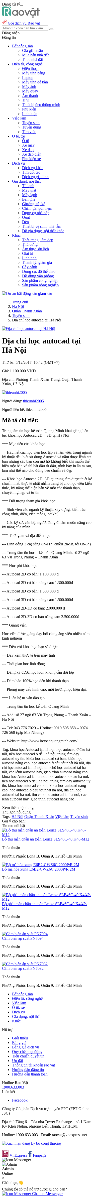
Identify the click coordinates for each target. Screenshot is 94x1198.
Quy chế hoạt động (27, 1051)
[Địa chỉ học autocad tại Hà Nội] (28, 328)
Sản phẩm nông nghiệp (40, 285)
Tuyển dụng (31, 127)
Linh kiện (29, 113)
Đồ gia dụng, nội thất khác (43, 231)
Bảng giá (19, 1042)
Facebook (20, 1100)
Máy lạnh (29, 195)
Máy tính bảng (33, 73)
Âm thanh (30, 95)
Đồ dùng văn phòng (38, 276)
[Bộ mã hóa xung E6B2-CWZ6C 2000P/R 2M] (40, 865)
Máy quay (30, 91)
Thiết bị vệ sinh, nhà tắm (41, 226)
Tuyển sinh (31, 123)
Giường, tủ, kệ (33, 204)
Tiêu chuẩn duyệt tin (28, 1056)
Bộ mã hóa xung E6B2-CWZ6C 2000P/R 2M (38, 869)
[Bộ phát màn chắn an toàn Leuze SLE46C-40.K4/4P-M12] (47, 899)
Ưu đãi (17, 1060)
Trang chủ (20, 302)
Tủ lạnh (28, 186)
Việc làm (62, 816)
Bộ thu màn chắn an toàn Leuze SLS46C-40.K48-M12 (45, 839)
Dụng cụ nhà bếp (35, 213)
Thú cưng (30, 244)
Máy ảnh (29, 86)
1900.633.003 (13, 1087)
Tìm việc (29, 132)
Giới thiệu (20, 1038)
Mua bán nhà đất (35, 55)
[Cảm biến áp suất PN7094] (25, 934)
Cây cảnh (29, 267)
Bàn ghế (28, 199)
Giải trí (27, 253)
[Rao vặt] (21, 16)
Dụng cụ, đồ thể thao (38, 271)
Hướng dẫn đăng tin (28, 1069)
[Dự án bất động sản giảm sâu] (27, 293)
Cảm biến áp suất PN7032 (23, 968)
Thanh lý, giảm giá (37, 262)
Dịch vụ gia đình (35, 177)
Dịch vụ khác (32, 168)
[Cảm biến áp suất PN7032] (25, 964)
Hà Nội (18, 306)
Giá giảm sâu (32, 50)
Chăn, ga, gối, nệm (37, 208)
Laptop (27, 77)
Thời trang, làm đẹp (37, 240)
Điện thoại (30, 68)
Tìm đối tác (31, 172)
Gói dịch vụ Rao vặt (24, 23)
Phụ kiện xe (31, 159)
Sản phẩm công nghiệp (40, 280)
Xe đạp (28, 150)
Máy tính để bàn (35, 82)
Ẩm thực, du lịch (35, 249)
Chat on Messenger (47, 1193)
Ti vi (25, 100)
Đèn (25, 222)
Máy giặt (29, 190)
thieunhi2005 (33, 401)
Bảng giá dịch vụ (25, 1047)
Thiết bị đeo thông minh (41, 104)
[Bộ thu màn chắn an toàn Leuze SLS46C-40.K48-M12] (47, 834)
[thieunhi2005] (14, 392)
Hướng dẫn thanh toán (30, 1074)
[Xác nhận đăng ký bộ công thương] (31, 1143)
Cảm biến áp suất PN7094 (23, 938)
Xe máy (28, 145)
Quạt (26, 217)
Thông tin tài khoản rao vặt (33, 1065)
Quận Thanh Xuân (27, 311)
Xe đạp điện (31, 154)
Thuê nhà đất (32, 59)
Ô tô (25, 141)
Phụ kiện (29, 109)
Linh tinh (29, 258)
